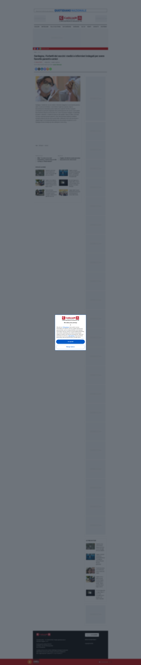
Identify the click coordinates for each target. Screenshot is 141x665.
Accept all (70, 341)
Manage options (70, 346)
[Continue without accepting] (70, 325)
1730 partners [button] (65, 327)
